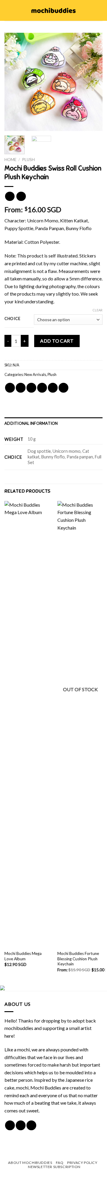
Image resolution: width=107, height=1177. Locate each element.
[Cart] (100, 10)
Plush (28, 159)
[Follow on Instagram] (21, 1125)
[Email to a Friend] (42, 388)
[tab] (53, 423)
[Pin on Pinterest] (53, 388)
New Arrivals (35, 374)
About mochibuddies (30, 1162)
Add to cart (56, 341)
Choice (12, 319)
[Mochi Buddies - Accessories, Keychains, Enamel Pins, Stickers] (53, 10)
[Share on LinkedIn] (63, 388)
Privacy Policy (82, 1162)
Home (10, 159)
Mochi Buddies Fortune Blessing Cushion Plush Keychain (78, 958)
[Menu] (8, 10)
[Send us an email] (31, 1125)
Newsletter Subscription (54, 1166)
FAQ (60, 1162)
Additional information (31, 423)
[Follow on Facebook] (10, 1125)
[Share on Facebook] (21, 388)
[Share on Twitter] (31, 388)
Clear (97, 310)
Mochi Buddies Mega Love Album (23, 956)
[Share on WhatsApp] (10, 388)
